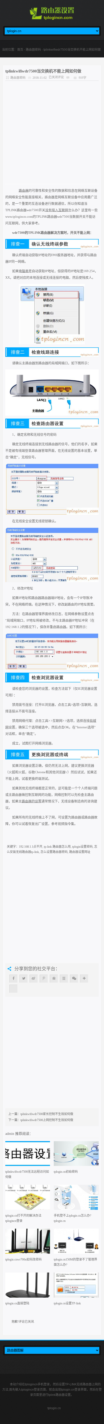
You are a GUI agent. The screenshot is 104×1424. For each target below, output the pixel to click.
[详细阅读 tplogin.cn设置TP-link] (76, 1287)
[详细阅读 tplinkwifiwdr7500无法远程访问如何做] (27, 1155)
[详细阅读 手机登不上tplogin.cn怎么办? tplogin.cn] (76, 1199)
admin (10, 1134)
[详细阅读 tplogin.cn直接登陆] (27, 1287)
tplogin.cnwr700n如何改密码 (23, 1259)
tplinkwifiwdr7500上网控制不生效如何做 (46, 1120)
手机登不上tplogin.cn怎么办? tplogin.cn (72, 1218)
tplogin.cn (54, 1408)
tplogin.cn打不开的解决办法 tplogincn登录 (23, 1218)
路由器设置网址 (79, 852)
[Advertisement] (52, 132)
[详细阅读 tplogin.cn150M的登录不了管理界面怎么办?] (76, 1243)
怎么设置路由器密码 (54, 852)
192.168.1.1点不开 (30, 846)
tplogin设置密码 (82, 846)
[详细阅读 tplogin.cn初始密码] (76, 1155)
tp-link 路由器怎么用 (57, 846)
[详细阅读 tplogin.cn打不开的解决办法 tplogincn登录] (27, 1199)
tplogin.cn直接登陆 (17, 1303)
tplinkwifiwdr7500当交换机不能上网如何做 (43, 71)
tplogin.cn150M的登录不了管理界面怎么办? (75, 1262)
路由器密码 (33, 49)
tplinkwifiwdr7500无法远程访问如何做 (27, 1174)
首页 (20, 49)
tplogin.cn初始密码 (66, 1171)
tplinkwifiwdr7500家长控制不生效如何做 (46, 1114)
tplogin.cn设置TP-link (67, 1303)
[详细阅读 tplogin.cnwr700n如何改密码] (27, 1243)
